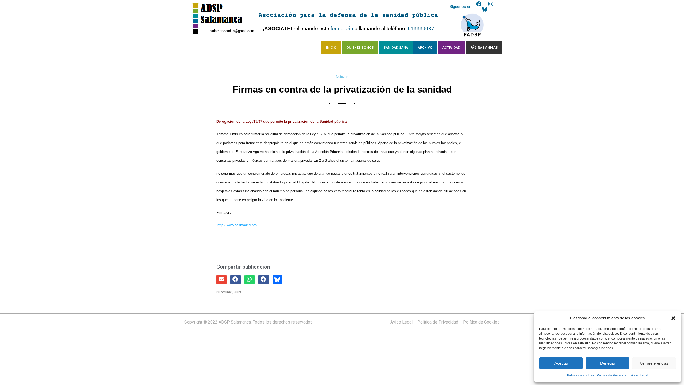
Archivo (425, 47)
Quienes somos (360, 47)
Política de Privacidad (437, 322)
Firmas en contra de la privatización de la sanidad (342, 89)
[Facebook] (478, 4)
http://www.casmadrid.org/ (237, 225)
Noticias (342, 77)
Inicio (331, 47)
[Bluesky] (484, 9)
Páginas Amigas (484, 47)
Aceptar (561, 363)
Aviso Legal (639, 375)
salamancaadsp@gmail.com (232, 31)
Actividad (451, 47)
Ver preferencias (654, 363)
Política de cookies (580, 375)
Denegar (607, 363)
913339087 (421, 28)
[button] (673, 318)
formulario (342, 28)
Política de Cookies (481, 322)
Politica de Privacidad (612, 375)
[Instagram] (490, 4)
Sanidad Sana (396, 47)
